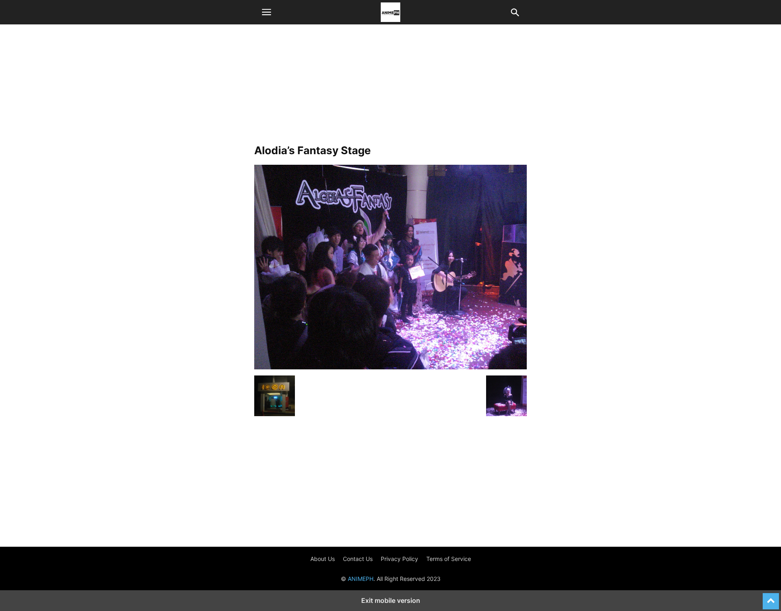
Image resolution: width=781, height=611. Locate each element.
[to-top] (771, 597)
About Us (322, 558)
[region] (390, 87)
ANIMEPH (360, 578)
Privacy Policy (399, 558)
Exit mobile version (390, 600)
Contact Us (358, 558)
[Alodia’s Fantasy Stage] (390, 367)
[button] (266, 12)
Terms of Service (448, 558)
